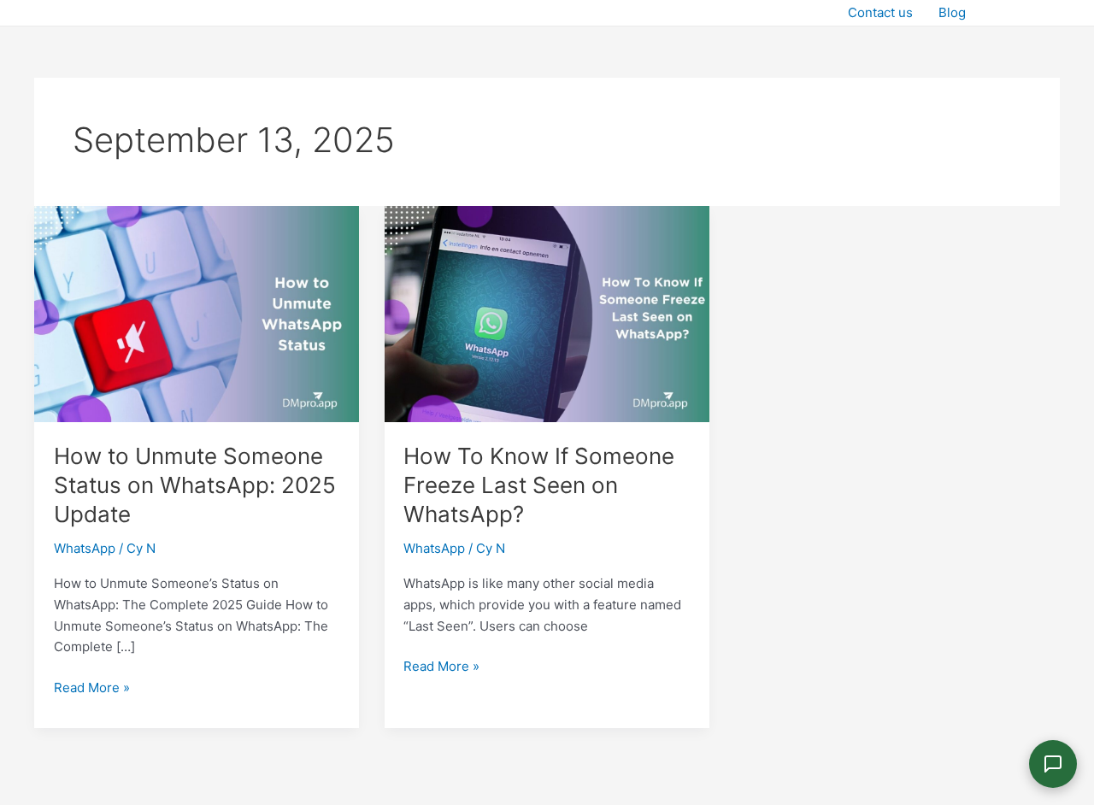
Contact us (880, 12)
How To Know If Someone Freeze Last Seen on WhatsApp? (538, 485)
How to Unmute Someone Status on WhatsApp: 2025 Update (195, 485)
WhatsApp (84, 548)
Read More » (92, 687)
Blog (952, 12)
